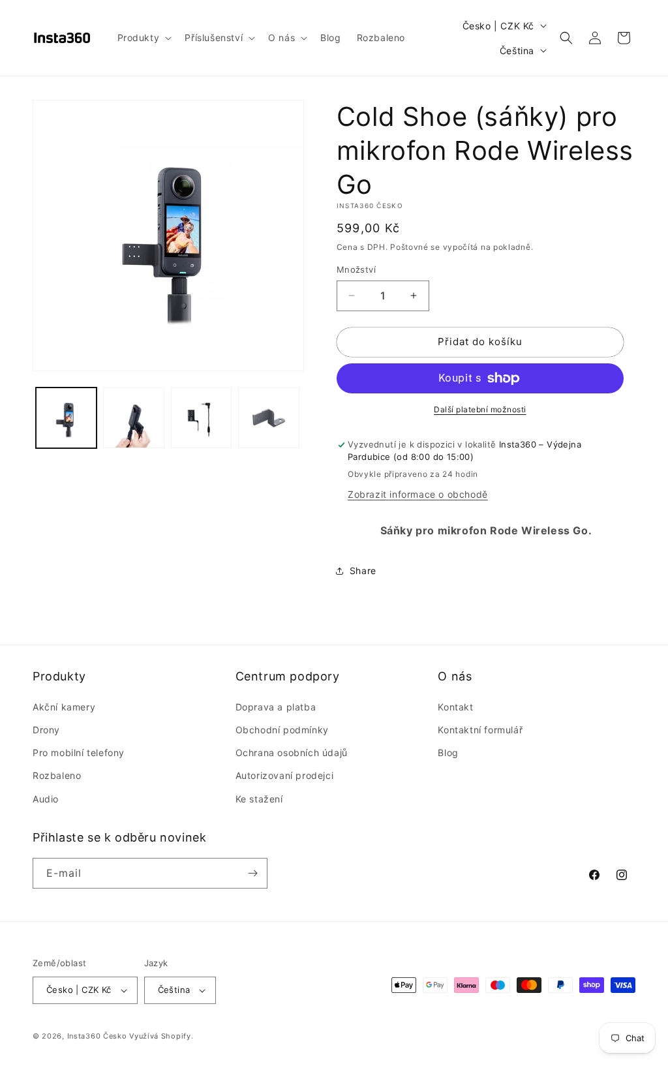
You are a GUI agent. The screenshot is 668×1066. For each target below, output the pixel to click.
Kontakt (455, 706)
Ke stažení (259, 798)
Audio (46, 798)
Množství (356, 269)
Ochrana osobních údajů (291, 752)
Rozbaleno (57, 775)
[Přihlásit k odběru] (252, 873)
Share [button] (363, 570)
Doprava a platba (275, 706)
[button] (143, 38)
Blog (448, 752)
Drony (46, 729)
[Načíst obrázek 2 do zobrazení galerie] (133, 418)
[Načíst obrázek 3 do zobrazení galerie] (201, 418)
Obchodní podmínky (282, 729)
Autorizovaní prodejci (284, 775)
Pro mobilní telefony (79, 752)
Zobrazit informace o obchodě (418, 494)
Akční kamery (64, 706)
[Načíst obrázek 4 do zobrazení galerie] (268, 418)
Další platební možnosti (480, 409)
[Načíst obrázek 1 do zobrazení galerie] (66, 418)
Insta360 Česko (97, 1036)
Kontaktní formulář (480, 729)
